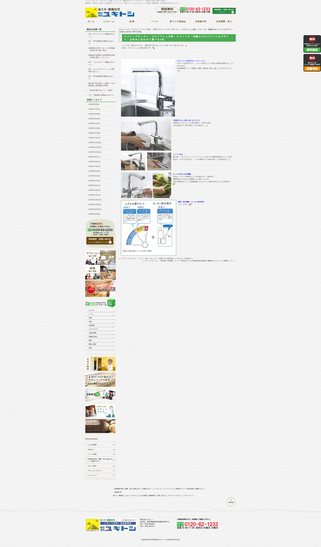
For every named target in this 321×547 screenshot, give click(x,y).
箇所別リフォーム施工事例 (185, 489)
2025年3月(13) (94, 185)
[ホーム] (91, 22)
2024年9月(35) (94, 214)
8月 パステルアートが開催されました (102, 35)
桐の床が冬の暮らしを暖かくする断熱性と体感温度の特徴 (102, 84)
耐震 (90, 340)
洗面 (90, 321)
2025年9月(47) (94, 157)
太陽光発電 (92, 333)
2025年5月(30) (94, 176)
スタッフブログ (132, 29)
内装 (90, 348)
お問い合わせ (161, 495)
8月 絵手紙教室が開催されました (101, 42)
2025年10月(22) (95, 152)
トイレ (91, 314)
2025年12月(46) (95, 142)
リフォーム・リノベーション (164, 489)
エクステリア (93, 329)
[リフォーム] (109, 22)
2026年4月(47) (94, 123)
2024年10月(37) (95, 209)
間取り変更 (92, 344)
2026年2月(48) (94, 133)
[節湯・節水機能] (148, 254)
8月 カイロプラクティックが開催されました (101, 70)
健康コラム (199, 489)
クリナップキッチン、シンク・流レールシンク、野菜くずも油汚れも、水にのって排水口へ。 (157, 258)
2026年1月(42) (94, 138)
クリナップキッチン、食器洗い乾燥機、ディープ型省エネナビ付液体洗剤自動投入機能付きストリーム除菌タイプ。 (188, 261)
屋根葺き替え (93, 337)
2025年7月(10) (94, 166)
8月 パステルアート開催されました (101, 63)
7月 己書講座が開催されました (101, 95)
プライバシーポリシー (95, 471)
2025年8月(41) (94, 162)
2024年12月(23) (95, 200)
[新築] (132, 22)
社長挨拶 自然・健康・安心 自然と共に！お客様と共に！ (133, 489)
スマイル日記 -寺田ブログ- (151, 29)
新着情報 (152, 495)
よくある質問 (92, 445)
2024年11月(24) (95, 204)
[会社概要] (224, 22)
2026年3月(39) (94, 128)
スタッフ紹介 (92, 466)
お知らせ (91, 449)
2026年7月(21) (94, 109)
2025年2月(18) (94, 190)
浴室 (90, 318)
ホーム (121, 29)
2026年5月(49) (94, 119)
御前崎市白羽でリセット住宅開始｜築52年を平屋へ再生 (102, 49)
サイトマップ (92, 475)
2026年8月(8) (94, 104)
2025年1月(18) (94, 195)
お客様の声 (118, 492)
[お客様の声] (201, 22)
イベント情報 (92, 454)
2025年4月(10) (94, 181)
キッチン (92, 310)
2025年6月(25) (94, 171)
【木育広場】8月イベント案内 (100, 90)
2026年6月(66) (94, 114)
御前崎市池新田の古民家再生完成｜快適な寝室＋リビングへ (102, 56)
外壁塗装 (92, 325)
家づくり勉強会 (118, 495)
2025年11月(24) (95, 147)
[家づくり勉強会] (178, 22)
